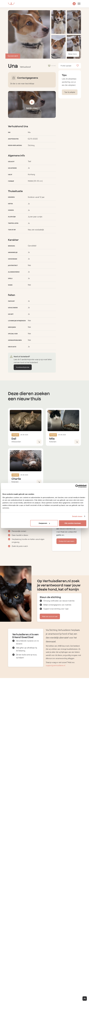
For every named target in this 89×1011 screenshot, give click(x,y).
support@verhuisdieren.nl (55, 666)
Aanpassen (43, 523)
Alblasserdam (16, 442)
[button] (74, 3)
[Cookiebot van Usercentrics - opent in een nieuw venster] (77, 486)
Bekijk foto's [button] (72, 54)
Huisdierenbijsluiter (22, 367)
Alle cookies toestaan (72, 523)
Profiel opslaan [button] (66, 66)
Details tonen (77, 516)
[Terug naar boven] (84, 998)
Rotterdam (52, 442)
